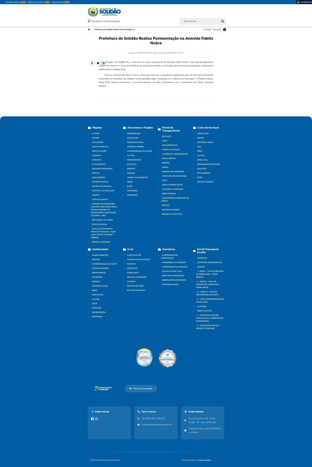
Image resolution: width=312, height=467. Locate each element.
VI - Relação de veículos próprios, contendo (207, 327)
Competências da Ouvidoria (174, 267)
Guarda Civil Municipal (137, 177)
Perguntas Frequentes (102, 169)
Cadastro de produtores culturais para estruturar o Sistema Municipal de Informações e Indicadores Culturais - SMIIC (104, 210)
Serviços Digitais (99, 224)
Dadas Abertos (98, 177)
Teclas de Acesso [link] (39, 2)
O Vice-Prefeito (99, 164)
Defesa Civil (202, 160)
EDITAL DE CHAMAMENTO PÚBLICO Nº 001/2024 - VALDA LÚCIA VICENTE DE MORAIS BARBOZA (103, 233)
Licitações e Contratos (172, 189)
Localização (97, 142)
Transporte (132, 195)
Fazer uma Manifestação (173, 276)
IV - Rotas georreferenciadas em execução (210, 300)
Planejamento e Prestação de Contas (175, 199)
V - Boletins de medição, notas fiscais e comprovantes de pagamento (209, 318)
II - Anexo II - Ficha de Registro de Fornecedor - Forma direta (208, 284)
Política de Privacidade (142, 388)
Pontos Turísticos (100, 147)
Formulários (133, 273)
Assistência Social (135, 142)
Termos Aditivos (204, 311)
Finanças (131, 173)
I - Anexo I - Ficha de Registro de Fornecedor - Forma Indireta (210, 274)
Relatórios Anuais (170, 284)
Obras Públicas (169, 194)
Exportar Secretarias (101, 186)
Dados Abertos (169, 158)
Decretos (131, 264)
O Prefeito (96, 160)
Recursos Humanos (171, 210)
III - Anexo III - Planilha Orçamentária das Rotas (207, 293)
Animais (200, 138)
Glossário (217, 29)
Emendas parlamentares (173, 172)
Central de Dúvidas (171, 150)
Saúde (129, 186)
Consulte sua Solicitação (139, 259)
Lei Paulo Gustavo (100, 199)
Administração (134, 133)
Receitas (166, 205)
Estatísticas (132, 268)
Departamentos (134, 160)
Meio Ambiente (203, 173)
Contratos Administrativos (209, 262)
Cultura (131, 155)
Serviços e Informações (106, 21)
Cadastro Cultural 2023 (103, 191)
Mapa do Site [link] (61, 2)
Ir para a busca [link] (16, 2)
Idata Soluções (205, 460)
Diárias (165, 167)
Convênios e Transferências (175, 154)
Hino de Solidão (99, 151)
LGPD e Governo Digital (172, 185)
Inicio (164, 180)
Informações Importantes (174, 280)
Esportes (131, 169)
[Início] (89, 29)
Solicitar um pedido (136, 290)
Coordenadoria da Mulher (139, 151)
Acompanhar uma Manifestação (169, 256)
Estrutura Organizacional (174, 176)
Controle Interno (135, 147)
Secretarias (132, 191)
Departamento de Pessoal (208, 164)
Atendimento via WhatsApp (174, 262)
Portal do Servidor (101, 242)
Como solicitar (134, 255)
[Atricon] (103, 388)
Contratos (202, 258)
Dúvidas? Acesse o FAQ (172, 271)
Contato (96, 195)
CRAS (199, 147)
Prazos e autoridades (137, 277)
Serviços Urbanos (205, 182)
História (95, 138)
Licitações (201, 306)
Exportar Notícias (100, 182)
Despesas (166, 163)
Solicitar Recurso (135, 286)
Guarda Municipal (100, 255)
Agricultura (132, 138)
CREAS (199, 151)
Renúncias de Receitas (172, 214)
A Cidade (207, 29)
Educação (131, 164)
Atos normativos (169, 145)
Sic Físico (131, 281)
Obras (129, 182)
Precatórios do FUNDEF (102, 220)
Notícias (95, 173)
